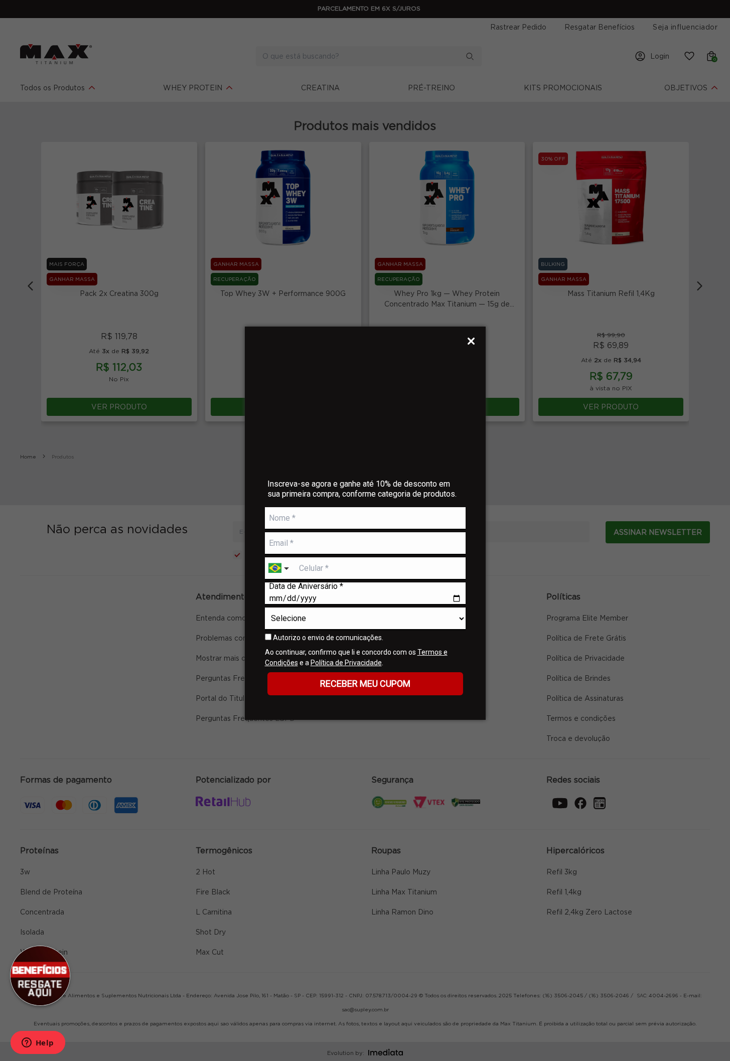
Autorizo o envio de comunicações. (327, 638)
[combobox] (280, 568)
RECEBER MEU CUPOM (365, 683)
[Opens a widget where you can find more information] (37, 1043)
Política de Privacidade (346, 663)
